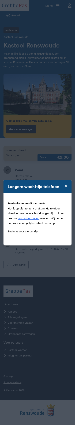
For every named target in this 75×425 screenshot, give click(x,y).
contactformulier (28, 218)
